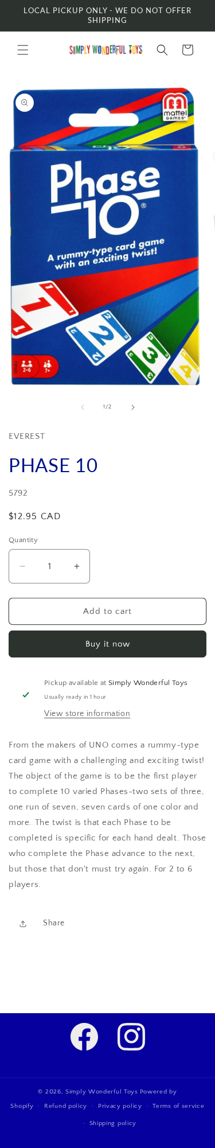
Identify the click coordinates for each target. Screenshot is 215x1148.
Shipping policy (113, 1123)
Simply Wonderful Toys (101, 1091)
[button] (23, 50)
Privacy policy (120, 1106)
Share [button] (54, 923)
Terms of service (178, 1106)
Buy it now (107, 644)
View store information (87, 713)
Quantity (23, 540)
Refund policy (65, 1106)
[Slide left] (82, 407)
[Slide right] (133, 407)
